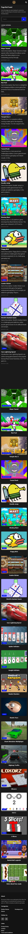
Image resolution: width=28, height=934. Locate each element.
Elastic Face (14, 717)
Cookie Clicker (6, 283)
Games (4, 179)
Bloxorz (14, 789)
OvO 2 (14, 812)
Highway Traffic (14, 765)
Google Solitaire (14, 670)
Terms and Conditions (7, 932)
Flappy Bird (5, 249)
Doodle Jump (5, 183)
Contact (3, 928)
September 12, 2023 (6, 94)
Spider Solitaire (14, 646)
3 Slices (14, 836)
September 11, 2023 (6, 126)
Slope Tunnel (5, 48)
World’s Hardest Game (8, 317)
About (2, 930)
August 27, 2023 (5, 194)
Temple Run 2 (5, 117)
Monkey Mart (5, 217)
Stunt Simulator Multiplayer (13, 741)
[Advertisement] (14, 376)
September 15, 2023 (6, 60)
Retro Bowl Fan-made (14, 884)
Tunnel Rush (5, 149)
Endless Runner (6, 79)
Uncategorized (19, 909)
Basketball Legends (14, 860)
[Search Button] (24, 19)
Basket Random (14, 694)
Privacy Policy (5, 926)
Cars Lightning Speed (8, 352)
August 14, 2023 (5, 363)
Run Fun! (4, 82)
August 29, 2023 (5, 226)
